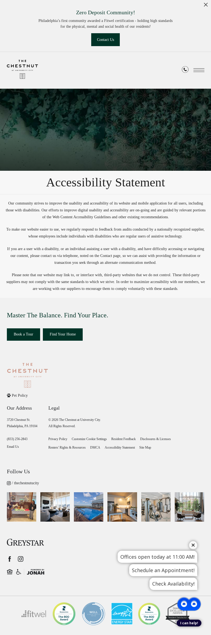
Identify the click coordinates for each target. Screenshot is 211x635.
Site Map (145, 447)
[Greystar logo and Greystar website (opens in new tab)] (25, 542)
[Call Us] (185, 70)
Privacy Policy (57, 439)
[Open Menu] (198, 70)
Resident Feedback (123, 439)
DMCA (95, 447)
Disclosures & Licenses (155, 439)
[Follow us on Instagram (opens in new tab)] (20, 558)
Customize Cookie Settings (89, 439)
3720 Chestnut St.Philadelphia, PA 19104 (22, 423)
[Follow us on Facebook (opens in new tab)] (9, 558)
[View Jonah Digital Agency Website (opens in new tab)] (35, 572)
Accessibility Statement (120, 447)
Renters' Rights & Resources (67, 447)
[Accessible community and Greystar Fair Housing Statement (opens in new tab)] (18, 572)
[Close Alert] (206, 6)
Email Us (13, 447)
